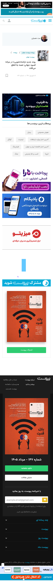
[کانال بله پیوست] (26, 12)
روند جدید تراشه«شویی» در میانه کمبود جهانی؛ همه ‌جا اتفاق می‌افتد (20, 65)
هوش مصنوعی (43, 132)
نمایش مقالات (26, 477)
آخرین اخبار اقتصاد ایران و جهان (37, 146)
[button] (50, 20)
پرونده (15, 52)
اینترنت (20, 139)
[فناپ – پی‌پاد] (26, 206)
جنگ (16, 154)
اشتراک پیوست (26, 350)
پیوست (27, 562)
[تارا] (26, 179)
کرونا (46, 154)
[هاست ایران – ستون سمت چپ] (26, 106)
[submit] (44, 500)
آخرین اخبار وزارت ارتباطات (39, 139)
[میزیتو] (26, 237)
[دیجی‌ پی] (26, 5)
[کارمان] (26, 265)
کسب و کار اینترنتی (31, 154)
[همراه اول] (26, 577)
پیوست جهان (30, 57)
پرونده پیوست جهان (28, 52)
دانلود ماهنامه (26, 468)
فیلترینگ (16, 146)
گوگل (9, 139)
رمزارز (29, 132)
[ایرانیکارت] (26, 569)
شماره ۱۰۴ (20, 75)
